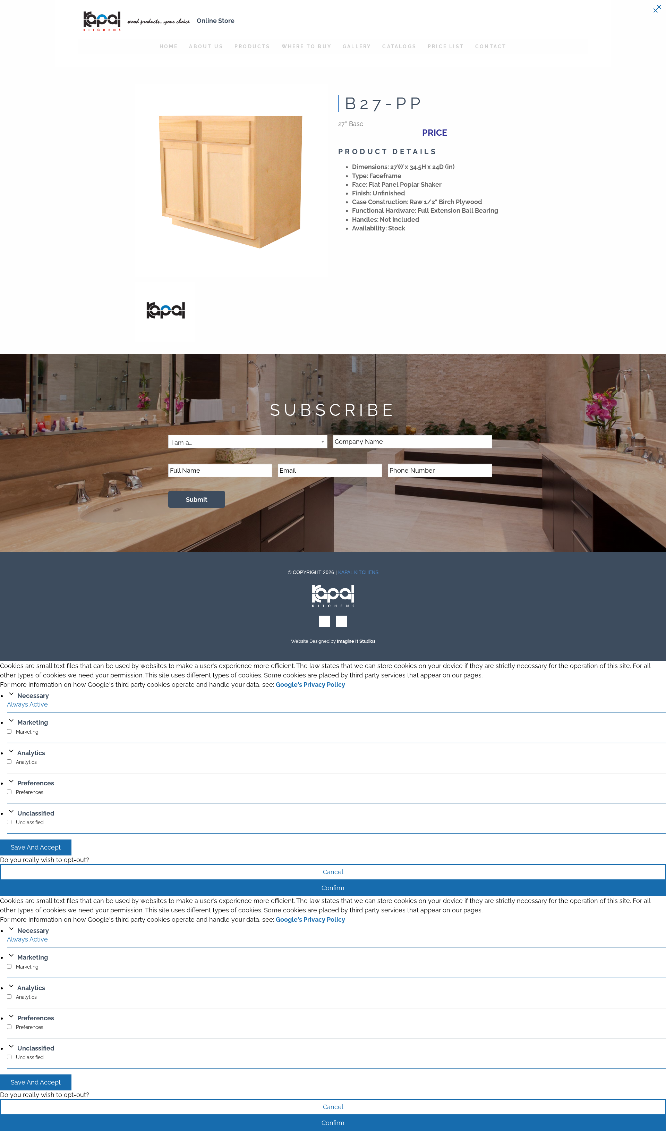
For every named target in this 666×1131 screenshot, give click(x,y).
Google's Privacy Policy (310, 684)
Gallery (357, 46)
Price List (446, 46)
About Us (206, 46)
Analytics (31, 753)
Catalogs (399, 46)
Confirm (333, 888)
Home (169, 46)
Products (252, 46)
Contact (490, 46)
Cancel (333, 872)
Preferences (35, 783)
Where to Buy (307, 46)
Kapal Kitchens (358, 572)
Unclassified (35, 813)
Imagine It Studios (356, 641)
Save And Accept (36, 847)
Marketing (32, 722)
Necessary (33, 695)
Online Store (215, 20)
